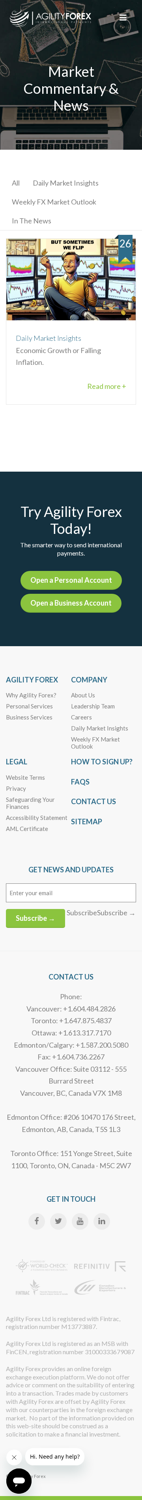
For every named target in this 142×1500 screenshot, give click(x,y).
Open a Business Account (71, 603)
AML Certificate (27, 828)
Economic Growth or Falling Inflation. (58, 350)
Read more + (106, 386)
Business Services (29, 717)
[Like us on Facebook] (36, 1221)
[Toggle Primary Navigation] (123, 17)
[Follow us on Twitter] (58, 1221)
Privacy (16, 788)
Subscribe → (35, 918)
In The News (31, 220)
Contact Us (93, 801)
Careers (81, 717)
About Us (83, 695)
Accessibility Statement (36, 817)
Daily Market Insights (66, 182)
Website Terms (25, 777)
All (16, 182)
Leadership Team (93, 706)
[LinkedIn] (101, 1221)
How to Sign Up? (102, 761)
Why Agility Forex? (31, 695)
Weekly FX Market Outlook (54, 201)
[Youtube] (80, 1221)
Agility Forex (32, 679)
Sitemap (86, 821)
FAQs (80, 781)
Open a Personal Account (71, 580)
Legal (16, 761)
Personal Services (29, 706)
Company (89, 679)
